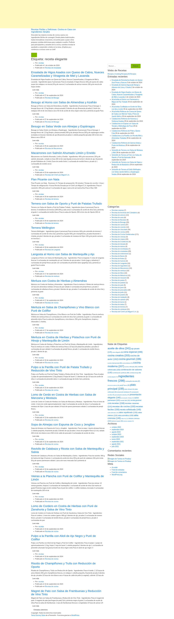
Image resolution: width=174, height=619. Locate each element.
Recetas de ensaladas (53, 68)
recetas (41, 63)
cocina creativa (119, 355)
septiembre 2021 (118, 441)
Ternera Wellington (43, 227)
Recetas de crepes (118, 239)
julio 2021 (115, 446)
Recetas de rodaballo (119, 297)
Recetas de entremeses (120, 254)
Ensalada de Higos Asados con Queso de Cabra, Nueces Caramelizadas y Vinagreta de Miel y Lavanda (127, 94)
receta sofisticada (130, 409)
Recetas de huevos (118, 261)
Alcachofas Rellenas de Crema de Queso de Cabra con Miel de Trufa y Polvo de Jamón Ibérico (126, 114)
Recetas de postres (118, 295)
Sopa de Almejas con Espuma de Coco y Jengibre (63, 424)
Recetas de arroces (119, 215)
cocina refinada (131, 366)
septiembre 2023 (118, 437)
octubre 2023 (116, 434)
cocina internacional (115, 363)
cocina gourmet (130, 359)
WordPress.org (117, 474)
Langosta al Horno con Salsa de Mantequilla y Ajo (62, 254)
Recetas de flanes (118, 256)
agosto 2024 (116, 432)
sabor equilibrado (128, 412)
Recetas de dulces (118, 246)
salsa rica (124, 418)
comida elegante (113, 376)
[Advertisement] (60, 14)
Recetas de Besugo (52, 98)
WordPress (75, 615)
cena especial (132, 352)
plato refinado (129, 389)
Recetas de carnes (118, 225)
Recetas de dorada (118, 244)
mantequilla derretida (132, 381)
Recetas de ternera (52, 199)
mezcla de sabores (113, 385)
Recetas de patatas (118, 283)
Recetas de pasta (118, 280)
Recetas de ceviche (119, 227)
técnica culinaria (129, 421)
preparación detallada (124, 392)
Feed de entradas (118, 470)
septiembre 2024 (118, 429)
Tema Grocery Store (38, 615)
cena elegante (117, 352)
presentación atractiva (122, 394)
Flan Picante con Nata (45, 179)
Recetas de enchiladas (120, 249)
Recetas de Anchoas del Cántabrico (124, 212)
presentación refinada (127, 397)
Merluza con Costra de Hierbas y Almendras (59, 280)
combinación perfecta (121, 373)
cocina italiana (127, 363)
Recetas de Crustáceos (120, 241)
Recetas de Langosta (52, 250)
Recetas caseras (118, 210)
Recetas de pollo (118, 292)
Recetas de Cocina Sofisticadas (123, 234)
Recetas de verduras (119, 309)
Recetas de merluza (52, 276)
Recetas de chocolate (119, 229)
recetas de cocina (124, 406)
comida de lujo (135, 373)
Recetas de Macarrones (53, 148)
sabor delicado (113, 412)
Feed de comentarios (119, 472)
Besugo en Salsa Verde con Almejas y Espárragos (63, 126)
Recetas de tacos (118, 302)
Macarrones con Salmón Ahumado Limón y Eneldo (63, 152)
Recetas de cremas (118, 237)
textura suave (117, 421)
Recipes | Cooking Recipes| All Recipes (122, 74)
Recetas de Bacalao (119, 220)
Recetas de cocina (51, 303)
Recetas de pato (117, 285)
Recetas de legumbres (120, 266)
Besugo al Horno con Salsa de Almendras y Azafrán (64, 102)
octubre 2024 (116, 427)
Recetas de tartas (118, 304)
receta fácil (125, 400)
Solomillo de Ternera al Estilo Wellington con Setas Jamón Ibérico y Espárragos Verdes (126, 172)
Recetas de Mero (118, 273)
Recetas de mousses (119, 278)
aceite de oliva (119, 348)
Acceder (115, 467)
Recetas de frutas (118, 258)
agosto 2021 (116, 444)
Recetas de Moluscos (119, 275)
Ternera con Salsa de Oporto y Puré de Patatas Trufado (66, 203)
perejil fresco (125, 385)
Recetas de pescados (119, 290)
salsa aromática (125, 415)
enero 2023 (116, 439)
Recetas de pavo (118, 287)
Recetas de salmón (118, 299)
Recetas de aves (118, 217)
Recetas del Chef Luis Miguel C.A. (57, 175)
